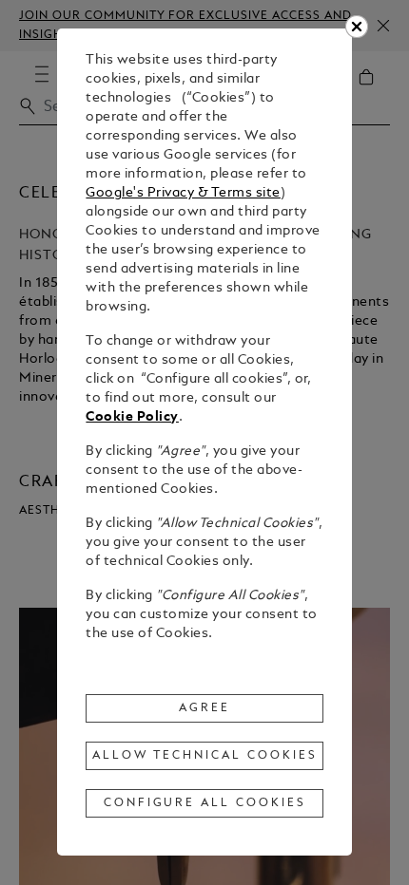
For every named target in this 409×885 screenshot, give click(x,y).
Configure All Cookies (205, 803)
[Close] (356, 26)
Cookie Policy (132, 417)
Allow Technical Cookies (204, 756)
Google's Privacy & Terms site (183, 193)
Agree (204, 708)
